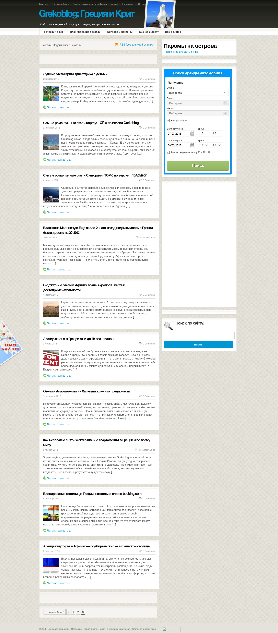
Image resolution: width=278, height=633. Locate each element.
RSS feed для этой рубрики (136, 44)
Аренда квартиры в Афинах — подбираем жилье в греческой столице (96, 546)
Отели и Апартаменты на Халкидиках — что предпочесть (86, 391)
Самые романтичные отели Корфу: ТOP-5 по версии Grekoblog (91, 122)
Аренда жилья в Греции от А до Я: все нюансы (78, 338)
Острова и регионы (119, 32)
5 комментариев (147, 449)
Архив (114, 3)
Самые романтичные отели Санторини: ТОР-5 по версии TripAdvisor (95, 175)
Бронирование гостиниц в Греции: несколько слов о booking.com (92, 493)
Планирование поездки (85, 32)
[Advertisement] (90, 59)
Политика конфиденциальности (115, 628)
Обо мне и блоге (60, 3)
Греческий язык (53, 32)
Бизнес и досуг (149, 32)
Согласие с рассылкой (144, 628)
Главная (43, 3)
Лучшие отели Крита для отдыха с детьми (75, 73)
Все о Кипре (173, 32)
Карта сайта (128, 3)
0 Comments (149, 78)
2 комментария (147, 237)
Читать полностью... (59, 107)
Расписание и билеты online (181, 51)
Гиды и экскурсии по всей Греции (90, 3)
